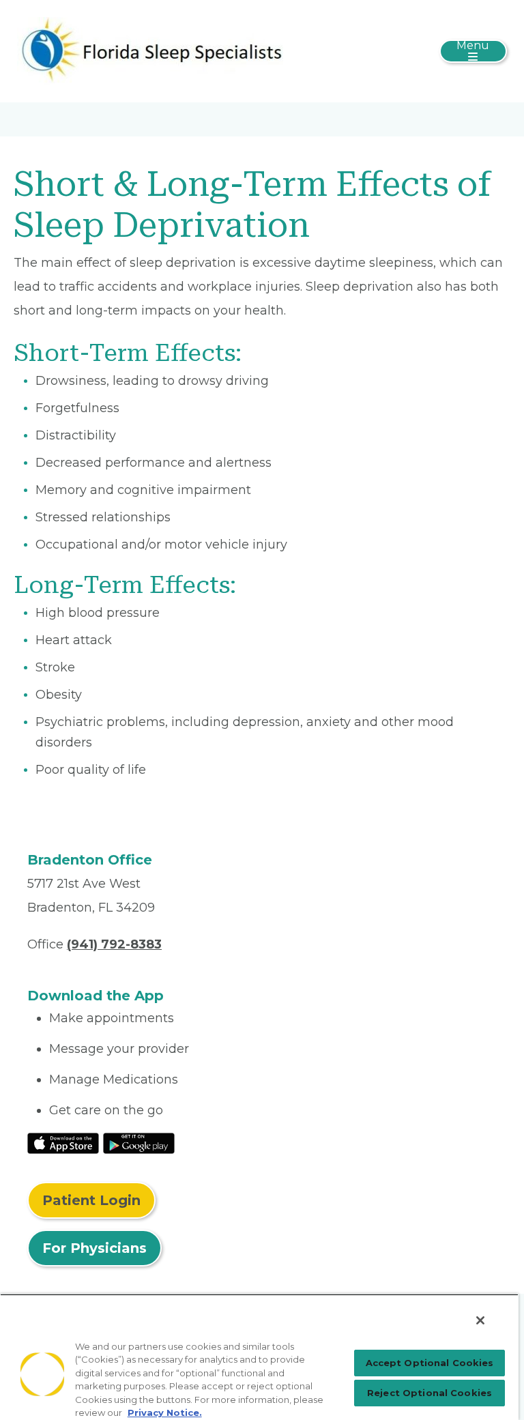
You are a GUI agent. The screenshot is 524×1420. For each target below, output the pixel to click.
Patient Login (91, 1200)
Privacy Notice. (165, 1412)
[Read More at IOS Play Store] (63, 1142)
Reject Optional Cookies (429, 1392)
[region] (259, 1357)
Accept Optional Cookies (430, 1362)
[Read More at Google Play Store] (139, 1142)
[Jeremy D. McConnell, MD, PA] (150, 50)
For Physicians (94, 1248)
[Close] (480, 1320)
